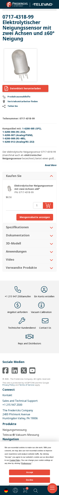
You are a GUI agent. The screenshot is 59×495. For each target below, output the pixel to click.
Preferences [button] (26, 463)
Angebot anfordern (17, 312)
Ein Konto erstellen (44, 296)
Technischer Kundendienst (22, 327)
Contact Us (45, 327)
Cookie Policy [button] (15, 460)
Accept (29, 472)
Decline (29, 480)
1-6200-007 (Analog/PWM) (17, 135)
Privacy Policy (8, 385)
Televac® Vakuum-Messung (20, 435)
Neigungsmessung (14, 430)
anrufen (18, 296)
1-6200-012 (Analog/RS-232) (18, 141)
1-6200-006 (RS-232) (13, 131)
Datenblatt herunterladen (25, 88)
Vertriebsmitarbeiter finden (23, 101)
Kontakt (7, 395)
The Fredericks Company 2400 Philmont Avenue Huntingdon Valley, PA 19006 (20, 414)
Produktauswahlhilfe (19, 96)
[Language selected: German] (5, 490)
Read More (51, 165)
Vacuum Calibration (41, 312)
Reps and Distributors (29, 343)
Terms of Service (26, 385)
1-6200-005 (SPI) (31, 128)
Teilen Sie (13, 106)
